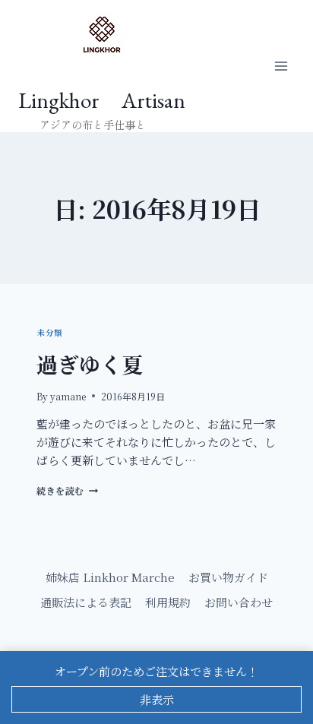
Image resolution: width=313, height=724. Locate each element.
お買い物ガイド (228, 577)
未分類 (49, 332)
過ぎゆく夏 (89, 364)
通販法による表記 (85, 602)
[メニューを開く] (281, 66)
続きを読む (64, 490)
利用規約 (168, 602)
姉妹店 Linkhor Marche (110, 577)
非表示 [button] (157, 699)
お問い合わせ (238, 602)
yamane (68, 396)
